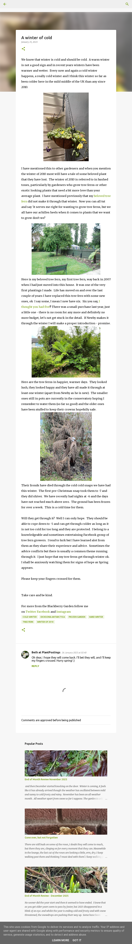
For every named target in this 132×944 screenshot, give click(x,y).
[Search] (14, 4)
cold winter (30, 617)
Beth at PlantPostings (46, 652)
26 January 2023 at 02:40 (74, 652)
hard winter (96, 617)
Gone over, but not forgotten (41, 837)
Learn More (60, 940)
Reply (35, 666)
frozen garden (77, 617)
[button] (23, 49)
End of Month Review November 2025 (46, 779)
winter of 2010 (45, 622)
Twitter (31, 611)
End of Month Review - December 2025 (46, 895)
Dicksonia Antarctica (53, 617)
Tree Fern (28, 622)
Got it (77, 940)
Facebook (44, 611)
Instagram (63, 611)
